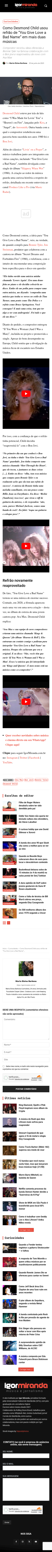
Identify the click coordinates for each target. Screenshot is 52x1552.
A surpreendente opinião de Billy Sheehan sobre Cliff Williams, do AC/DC (32, 1345)
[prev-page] (4, 923)
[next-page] (8, 923)
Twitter (23, 757)
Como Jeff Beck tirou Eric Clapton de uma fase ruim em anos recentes (33, 1289)
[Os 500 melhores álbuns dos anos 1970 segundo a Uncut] (10, 913)
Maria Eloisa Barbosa (18, 63)
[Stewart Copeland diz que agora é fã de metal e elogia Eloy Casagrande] (10, 1136)
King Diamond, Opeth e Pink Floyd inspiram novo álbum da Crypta (33, 1108)
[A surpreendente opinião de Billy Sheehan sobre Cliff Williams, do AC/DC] (10, 1346)
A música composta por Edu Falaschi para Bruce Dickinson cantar (33, 1359)
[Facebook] (13, 70)
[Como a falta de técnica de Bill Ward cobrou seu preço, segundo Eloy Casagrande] (10, 900)
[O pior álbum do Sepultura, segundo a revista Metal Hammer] (10, 1304)
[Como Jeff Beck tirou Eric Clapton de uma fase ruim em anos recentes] (10, 1290)
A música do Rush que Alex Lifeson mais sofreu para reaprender (32, 1122)
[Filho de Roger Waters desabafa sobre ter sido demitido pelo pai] (10, 806)
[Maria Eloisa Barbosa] (4, 63)
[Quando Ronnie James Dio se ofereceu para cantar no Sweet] (10, 1276)
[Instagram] (22, 1541)
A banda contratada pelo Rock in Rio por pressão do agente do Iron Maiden (34, 1317)
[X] (20, 70)
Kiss (42, 122)
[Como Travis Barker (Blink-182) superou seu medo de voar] (10, 1151)
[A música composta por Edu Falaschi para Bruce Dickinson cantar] (10, 1360)
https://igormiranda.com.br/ (26, 985)
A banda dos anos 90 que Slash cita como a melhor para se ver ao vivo (34, 846)
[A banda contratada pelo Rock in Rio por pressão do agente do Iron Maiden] (10, 1318)
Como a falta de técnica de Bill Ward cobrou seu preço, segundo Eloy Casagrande (33, 899)
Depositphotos (23, 1431)
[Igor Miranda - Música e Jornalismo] (26, 6)
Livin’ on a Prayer (33, 149)
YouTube (7, 762)
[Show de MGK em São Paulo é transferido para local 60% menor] (10, 1206)
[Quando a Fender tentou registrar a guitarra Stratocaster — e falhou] (10, 1248)
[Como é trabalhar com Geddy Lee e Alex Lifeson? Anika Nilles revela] (10, 1220)
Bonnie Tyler (36, 245)
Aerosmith (21, 127)
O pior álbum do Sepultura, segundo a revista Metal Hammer (31, 1303)
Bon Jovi (7, 141)
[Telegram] (32, 70)
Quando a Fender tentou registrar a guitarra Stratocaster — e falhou (34, 1247)
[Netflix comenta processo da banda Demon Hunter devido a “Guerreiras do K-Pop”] (10, 1192)
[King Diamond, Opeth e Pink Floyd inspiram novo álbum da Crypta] (10, 1109)
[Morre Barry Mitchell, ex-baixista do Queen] (10, 1178)
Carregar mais (25, 1230)
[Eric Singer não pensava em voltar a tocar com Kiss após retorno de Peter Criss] (10, 1332)
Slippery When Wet (32, 168)
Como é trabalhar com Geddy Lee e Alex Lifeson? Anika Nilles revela (33, 1219)
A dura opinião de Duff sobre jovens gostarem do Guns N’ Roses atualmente (32, 886)
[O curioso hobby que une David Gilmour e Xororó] (10, 833)
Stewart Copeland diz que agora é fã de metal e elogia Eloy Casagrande (32, 1136)
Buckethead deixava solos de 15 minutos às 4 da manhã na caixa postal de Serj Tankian (33, 872)
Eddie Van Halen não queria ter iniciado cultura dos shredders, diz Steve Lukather (34, 819)
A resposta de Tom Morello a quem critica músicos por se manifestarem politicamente (33, 1261)
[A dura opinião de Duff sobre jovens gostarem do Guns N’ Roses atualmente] (10, 887)
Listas (5, 917)
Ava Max (19, 780)
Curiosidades (11, 21)
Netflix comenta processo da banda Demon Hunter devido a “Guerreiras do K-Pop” (33, 1191)
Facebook (34, 757)
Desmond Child (11, 113)
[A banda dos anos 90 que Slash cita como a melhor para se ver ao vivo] (10, 846)
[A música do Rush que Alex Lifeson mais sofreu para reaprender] (10, 1123)
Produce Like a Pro (19, 187)
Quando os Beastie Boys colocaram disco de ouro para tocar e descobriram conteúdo (33, 859)
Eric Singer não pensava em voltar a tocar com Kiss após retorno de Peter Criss (32, 1331)
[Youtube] (35, 1541)
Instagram (12, 757)
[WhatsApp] (26, 70)
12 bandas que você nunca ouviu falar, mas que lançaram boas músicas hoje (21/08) (33, 1164)
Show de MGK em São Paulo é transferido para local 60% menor (33, 1205)
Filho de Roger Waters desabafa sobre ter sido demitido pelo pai (30, 805)
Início (5, 948)
